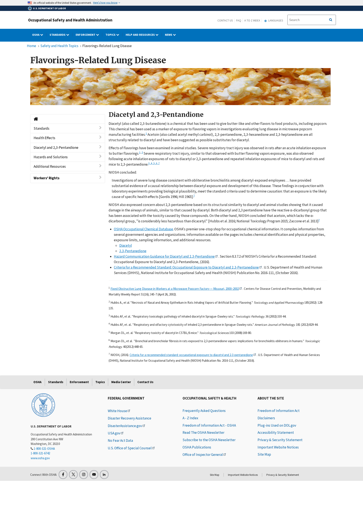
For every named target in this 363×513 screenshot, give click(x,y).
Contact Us (225, 20)
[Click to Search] (331, 20)
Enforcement (86, 35)
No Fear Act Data (120, 440)
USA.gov (114, 433)
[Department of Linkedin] (104, 474)
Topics (110, 35)
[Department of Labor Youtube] (93, 474)
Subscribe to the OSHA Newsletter (209, 440)
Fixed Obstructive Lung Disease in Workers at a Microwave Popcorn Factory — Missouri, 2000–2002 (174, 289)
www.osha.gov (40, 458)
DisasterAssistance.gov (125, 425)
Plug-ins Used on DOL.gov (277, 425)
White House (117, 411)
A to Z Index (252, 20)
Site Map (264, 454)
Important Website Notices (278, 447)
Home (31, 46)
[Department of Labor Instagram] (83, 474)
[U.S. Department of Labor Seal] (43, 404)
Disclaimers (266, 418)
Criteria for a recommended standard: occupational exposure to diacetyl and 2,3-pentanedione (191, 355)
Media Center (121, 382)
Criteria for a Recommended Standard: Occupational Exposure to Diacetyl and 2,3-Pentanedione (186, 267)
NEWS (169, 35)
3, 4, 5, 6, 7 (154, 163)
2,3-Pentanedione (132, 251)
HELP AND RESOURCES (140, 35)
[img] (180, 86)
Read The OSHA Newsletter (203, 432)
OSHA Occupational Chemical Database (143, 229)
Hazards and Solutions (51, 157)
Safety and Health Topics (59, 46)
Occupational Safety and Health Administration (70, 19)
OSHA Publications (197, 447)
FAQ (238, 20)
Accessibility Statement (276, 432)
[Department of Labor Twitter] (73, 474)
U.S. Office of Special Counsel (130, 448)
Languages (275, 20)
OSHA (36, 35)
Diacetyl (125, 245)
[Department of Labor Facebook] (63, 474)
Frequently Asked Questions (204, 410)
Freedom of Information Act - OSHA (209, 425)
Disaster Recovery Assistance (129, 418)
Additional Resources (50, 166)
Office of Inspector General (203, 454)
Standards (58, 35)
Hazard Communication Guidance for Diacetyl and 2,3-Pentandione (164, 256)
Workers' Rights (46, 178)
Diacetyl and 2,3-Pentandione (56, 147)
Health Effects (44, 138)
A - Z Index (190, 418)
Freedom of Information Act (279, 410)
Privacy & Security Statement (280, 440)
